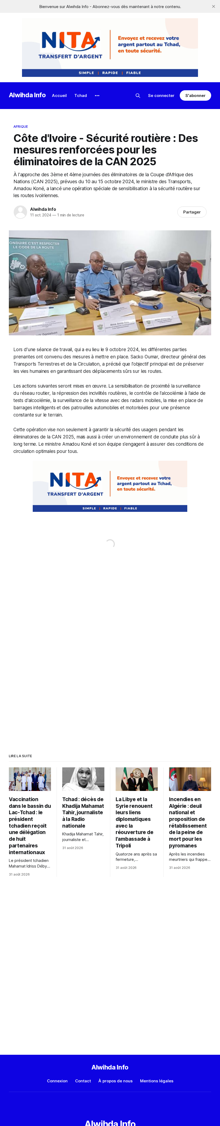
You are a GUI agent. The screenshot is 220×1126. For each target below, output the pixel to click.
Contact (83, 1080)
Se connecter (161, 95)
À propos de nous (115, 1080)
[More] (97, 95)
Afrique (20, 126)
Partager (192, 212)
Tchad (80, 95)
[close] (213, 6)
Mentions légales (156, 1080)
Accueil (59, 95)
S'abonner (195, 95)
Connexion (57, 1080)
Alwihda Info (27, 95)
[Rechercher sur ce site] (138, 95)
